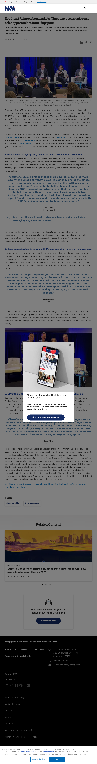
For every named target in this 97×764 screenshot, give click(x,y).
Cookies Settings (38, 759)
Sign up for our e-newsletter (45, 417)
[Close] (93, 749)
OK (57, 759)
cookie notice (48, 752)
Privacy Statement (28, 752)
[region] (48, 755)
